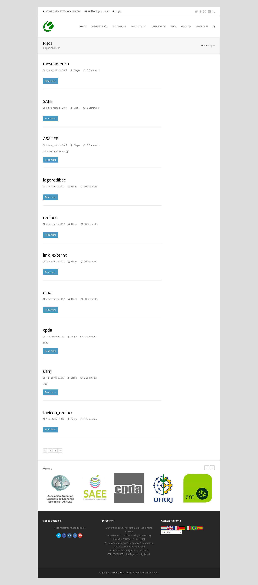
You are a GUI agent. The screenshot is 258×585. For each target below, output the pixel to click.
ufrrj (47, 371)
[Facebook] (200, 11)
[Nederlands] (164, 527)
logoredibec (54, 180)
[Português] (194, 527)
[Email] (209, 11)
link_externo (55, 255)
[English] (170, 527)
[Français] (176, 527)
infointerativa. (117, 572)
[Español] (200, 527)
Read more (50, 81)
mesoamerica (56, 64)
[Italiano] (188, 527)
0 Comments (93, 70)
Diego (77, 70)
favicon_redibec (58, 412)
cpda (47, 330)
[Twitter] (196, 11)
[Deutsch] (182, 527)
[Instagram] (204, 11)
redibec (50, 217)
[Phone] (214, 11)
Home (204, 45)
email (48, 292)
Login (118, 11)
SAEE (47, 101)
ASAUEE (50, 138)
